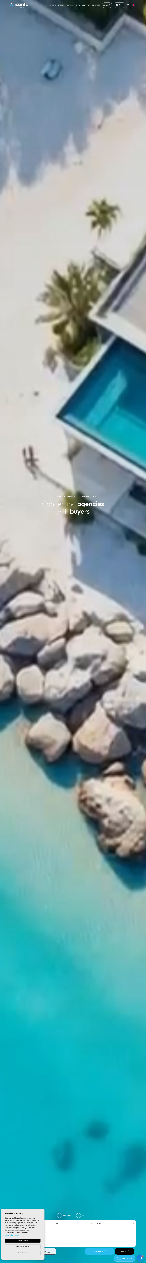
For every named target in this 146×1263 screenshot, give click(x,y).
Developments (73, 5)
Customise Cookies (22, 1246)
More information (12, 1235)
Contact (96, 5)
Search (123, 1251)
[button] (140, 1258)
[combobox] (73, 1223)
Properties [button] (60, 5)
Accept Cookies (23, 1240)
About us (86, 5)
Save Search (98, 1251)
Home (51, 5)
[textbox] (73, 1223)
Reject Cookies (23, 1253)
